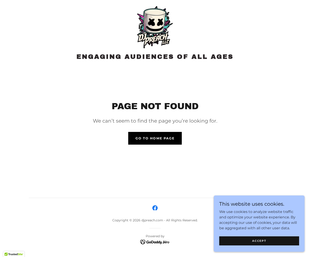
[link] (155, 28)
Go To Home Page (154, 138)
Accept (259, 240)
